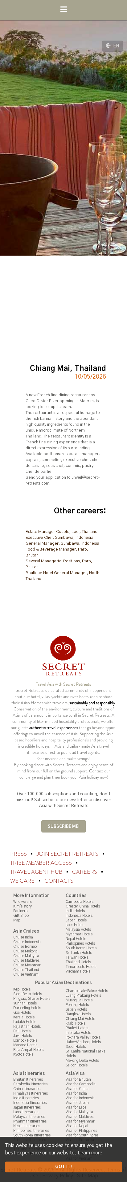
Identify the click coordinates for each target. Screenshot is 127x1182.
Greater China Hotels (83, 906)
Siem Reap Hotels (27, 994)
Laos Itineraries (25, 1112)
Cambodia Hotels (79, 901)
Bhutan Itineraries (28, 1079)
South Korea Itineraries (32, 1135)
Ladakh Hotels (24, 1022)
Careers (85, 872)
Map (16, 920)
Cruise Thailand (26, 970)
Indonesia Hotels (79, 915)
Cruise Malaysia (26, 956)
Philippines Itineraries (31, 1130)
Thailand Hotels (78, 962)
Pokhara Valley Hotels (83, 1037)
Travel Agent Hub (36, 872)
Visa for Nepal (77, 1126)
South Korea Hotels (81, 948)
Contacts (58, 881)
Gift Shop (21, 915)
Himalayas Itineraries (30, 1093)
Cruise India (23, 937)
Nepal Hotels (76, 939)
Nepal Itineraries (26, 1126)
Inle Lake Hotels (78, 1033)
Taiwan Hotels (77, 957)
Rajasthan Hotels (27, 1026)
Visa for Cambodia (81, 1084)
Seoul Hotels (76, 1046)
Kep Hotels (22, 989)
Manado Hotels (25, 1045)
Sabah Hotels (76, 1009)
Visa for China (77, 1089)
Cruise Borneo (25, 946)
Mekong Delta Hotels (82, 1060)
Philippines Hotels (80, 943)
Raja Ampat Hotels (28, 1050)
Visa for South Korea (82, 1135)
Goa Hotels (22, 1012)
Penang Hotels (77, 1005)
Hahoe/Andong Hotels (83, 1042)
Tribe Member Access (41, 863)
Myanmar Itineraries (30, 1121)
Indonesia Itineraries (30, 1103)
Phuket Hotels (77, 1028)
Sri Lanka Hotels (79, 953)
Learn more (90, 1152)
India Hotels (75, 911)
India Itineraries (26, 1098)
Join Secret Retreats (68, 854)
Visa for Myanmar (80, 1121)
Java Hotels (22, 1036)
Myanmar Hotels (79, 934)
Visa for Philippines (81, 1130)
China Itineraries (26, 1089)
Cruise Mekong (25, 951)
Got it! (63, 1167)
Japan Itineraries (27, 1107)
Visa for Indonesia (80, 1098)
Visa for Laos (76, 1107)
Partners (20, 911)
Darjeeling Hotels (27, 1008)
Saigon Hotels (77, 1065)
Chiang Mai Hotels (80, 1019)
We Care (23, 881)
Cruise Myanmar (27, 965)
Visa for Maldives (79, 1116)
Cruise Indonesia (27, 942)
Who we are (22, 901)
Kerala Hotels (24, 1017)
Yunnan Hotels (25, 1003)
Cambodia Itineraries (30, 1084)
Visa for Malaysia (79, 1112)
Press (19, 854)
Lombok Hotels (25, 1040)
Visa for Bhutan (78, 1079)
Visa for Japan (77, 1103)
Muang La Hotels (79, 1000)
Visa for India (76, 1093)
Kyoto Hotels (23, 1054)
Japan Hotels (76, 920)
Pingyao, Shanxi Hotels (31, 998)
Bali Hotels (22, 1031)
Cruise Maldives (26, 960)
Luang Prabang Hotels (83, 995)
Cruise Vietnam (26, 974)
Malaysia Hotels (78, 929)
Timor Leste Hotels (81, 967)
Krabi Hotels (75, 1023)
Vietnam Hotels (78, 971)
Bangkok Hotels (78, 1014)
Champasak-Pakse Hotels (87, 991)
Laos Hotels (75, 925)
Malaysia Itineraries (29, 1116)
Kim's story (22, 906)
